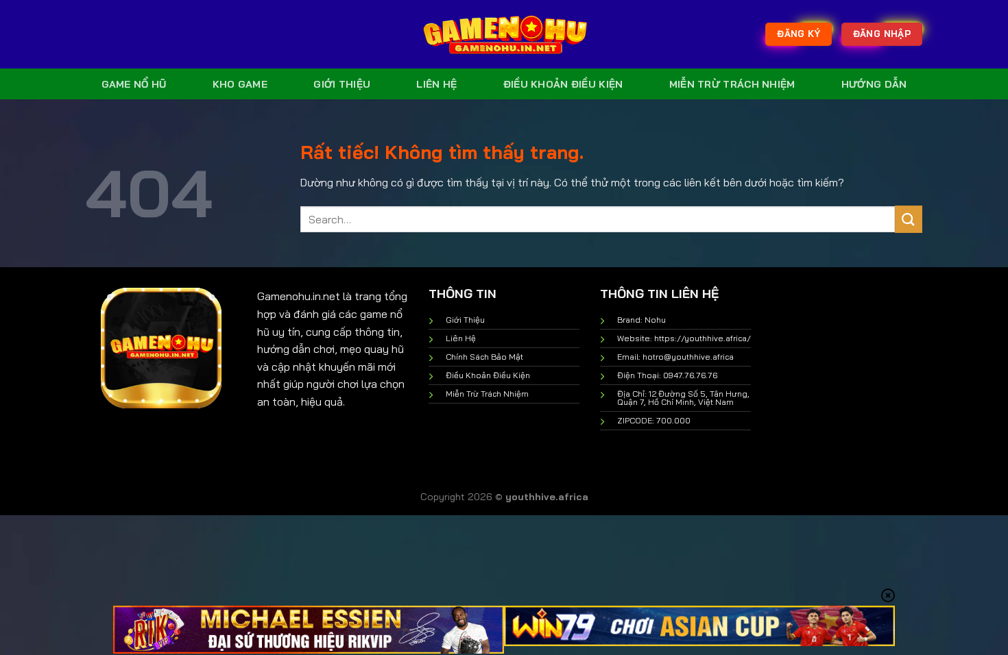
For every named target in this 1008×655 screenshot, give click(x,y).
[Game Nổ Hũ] (504, 34)
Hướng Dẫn (874, 84)
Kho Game (240, 84)
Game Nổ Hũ (134, 84)
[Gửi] (908, 219)
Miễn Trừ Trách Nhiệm (732, 84)
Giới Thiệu (341, 84)
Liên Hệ (436, 84)
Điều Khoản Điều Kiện (563, 84)
